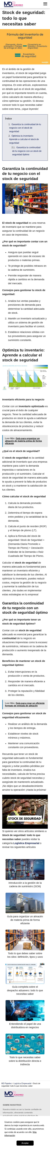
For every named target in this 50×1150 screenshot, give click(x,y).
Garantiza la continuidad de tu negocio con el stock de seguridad (25, 128)
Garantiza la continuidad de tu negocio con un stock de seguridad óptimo (27, 151)
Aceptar (25, 1143)
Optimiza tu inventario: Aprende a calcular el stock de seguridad (24, 139)
